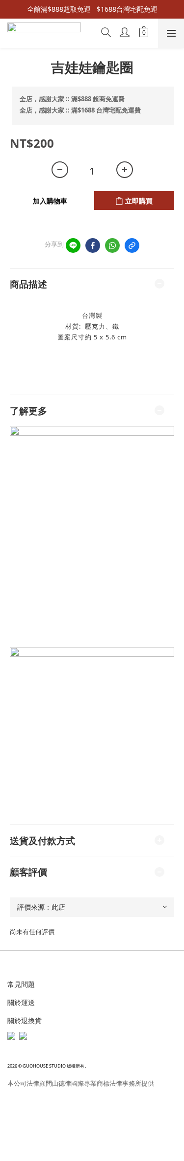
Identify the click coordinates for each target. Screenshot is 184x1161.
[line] (73, 245)
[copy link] (132, 245)
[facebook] (92, 245)
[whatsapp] (112, 245)
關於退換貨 (24, 1020)
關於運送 (21, 1002)
